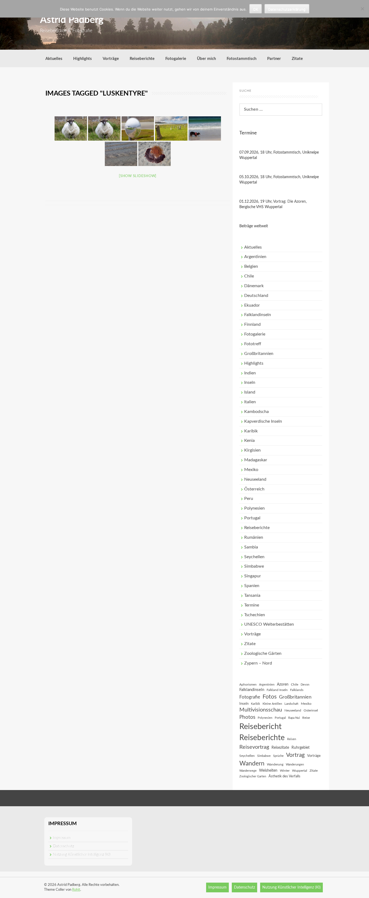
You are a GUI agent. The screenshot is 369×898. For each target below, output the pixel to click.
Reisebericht (260, 727)
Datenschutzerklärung (287, 9)
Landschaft (291, 703)
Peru (248, 498)
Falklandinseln (257, 315)
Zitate (297, 59)
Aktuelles (53, 59)
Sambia (251, 547)
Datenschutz (63, 846)
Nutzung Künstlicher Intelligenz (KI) (81, 854)
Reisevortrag (254, 747)
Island (249, 392)
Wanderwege (248, 770)
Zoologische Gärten (262, 653)
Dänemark (254, 286)
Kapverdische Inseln (263, 421)
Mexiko (251, 469)
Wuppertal (299, 770)
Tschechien (254, 615)
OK (255, 9)
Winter (285, 770)
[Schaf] (104, 128)
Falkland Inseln (277, 690)
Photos (247, 717)
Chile (249, 276)
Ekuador (252, 305)
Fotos (270, 697)
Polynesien (254, 508)
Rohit (76, 890)
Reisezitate (280, 748)
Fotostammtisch (241, 59)
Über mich (206, 59)
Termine (251, 605)
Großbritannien (258, 353)
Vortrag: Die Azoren (289, 202)
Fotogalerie (175, 59)
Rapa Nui (294, 717)
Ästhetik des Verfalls (284, 776)
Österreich (254, 489)
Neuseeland (255, 479)
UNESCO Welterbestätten (269, 624)
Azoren (283, 684)
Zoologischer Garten (252, 776)
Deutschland (256, 295)
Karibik (251, 431)
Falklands (296, 690)
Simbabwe (254, 566)
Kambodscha (256, 411)
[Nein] (362, 8)
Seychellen (254, 557)
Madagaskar (255, 460)
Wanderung (275, 764)
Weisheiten (268, 770)
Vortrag (295, 755)
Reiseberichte (142, 59)
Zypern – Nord (258, 663)
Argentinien (255, 257)
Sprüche (278, 755)
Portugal (252, 518)
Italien (250, 402)
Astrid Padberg (71, 20)
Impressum (62, 838)
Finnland (252, 324)
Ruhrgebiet (300, 748)
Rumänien (253, 537)
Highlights (82, 59)
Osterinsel (311, 710)
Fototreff (252, 344)
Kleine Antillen (272, 703)
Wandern (251, 764)
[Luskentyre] (71, 128)
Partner (274, 59)
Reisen (291, 739)
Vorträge (111, 59)
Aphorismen (248, 684)
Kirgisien (252, 450)
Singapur (252, 576)
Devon (305, 684)
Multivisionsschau (260, 710)
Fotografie (249, 697)
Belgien (251, 266)
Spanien (251, 586)
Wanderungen (295, 764)
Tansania (252, 595)
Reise (306, 717)
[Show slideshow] (137, 176)
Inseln (249, 382)
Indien (250, 373)
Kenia (249, 440)
